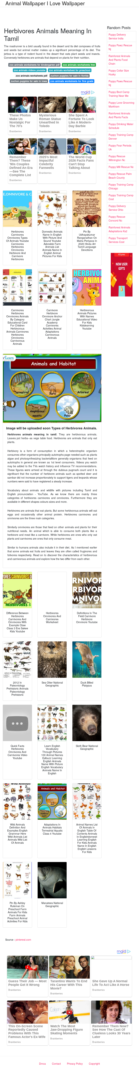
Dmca (42, 1063)
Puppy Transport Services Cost (118, 240)
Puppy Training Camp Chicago (121, 186)
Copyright (94, 1063)
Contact (56, 1063)
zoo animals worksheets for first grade (71, 81)
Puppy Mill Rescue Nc (121, 167)
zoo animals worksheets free (79, 64)
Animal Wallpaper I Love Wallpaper (45, 3)
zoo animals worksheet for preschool (69, 70)
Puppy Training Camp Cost (121, 197)
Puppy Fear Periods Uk (120, 147)
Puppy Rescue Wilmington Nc (117, 158)
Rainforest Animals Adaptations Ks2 (119, 229)
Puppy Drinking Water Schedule (121, 126)
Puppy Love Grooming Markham (121, 104)
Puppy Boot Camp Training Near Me (119, 93)
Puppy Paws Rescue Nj (120, 83)
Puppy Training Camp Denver (121, 136)
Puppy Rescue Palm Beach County (120, 175)
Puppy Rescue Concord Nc (117, 218)
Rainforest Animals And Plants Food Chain (119, 59)
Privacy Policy (75, 1063)
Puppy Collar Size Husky (119, 72)
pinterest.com (23, 939)
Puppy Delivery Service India (117, 36)
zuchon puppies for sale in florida (69, 75)
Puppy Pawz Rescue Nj (120, 47)
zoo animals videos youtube (29, 70)
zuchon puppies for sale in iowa (29, 81)
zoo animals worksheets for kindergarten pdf (34, 64)
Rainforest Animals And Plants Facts (119, 115)
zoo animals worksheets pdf (31, 75)
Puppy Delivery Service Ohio (117, 208)
